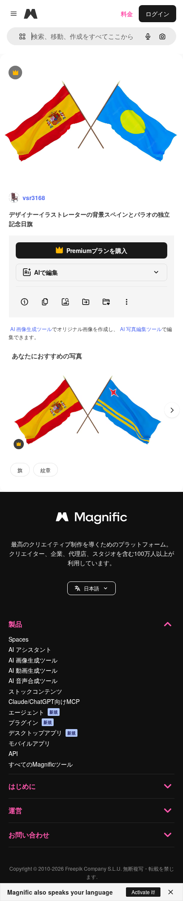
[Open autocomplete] (19, 36)
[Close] (171, 892)
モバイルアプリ (29, 743)
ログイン (157, 13)
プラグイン (30, 722)
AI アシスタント (30, 649)
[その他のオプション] (126, 302)
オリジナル (58, 73)
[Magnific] (91, 518)
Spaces (19, 639)
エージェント (33, 712)
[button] (91, 588)
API (13, 753)
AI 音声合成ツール (33, 680)
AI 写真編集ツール (141, 328)
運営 (15, 810)
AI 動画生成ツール (33, 670)
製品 (15, 624)
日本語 (91, 588)
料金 (127, 13)
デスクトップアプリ (42, 732)
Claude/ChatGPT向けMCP (44, 701)
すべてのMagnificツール (41, 764)
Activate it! (143, 891)
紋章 (45, 470)
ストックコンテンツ (35, 691)
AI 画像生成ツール (31, 328)
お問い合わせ (29, 835)
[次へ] (172, 410)
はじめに (22, 786)
